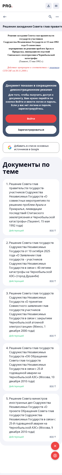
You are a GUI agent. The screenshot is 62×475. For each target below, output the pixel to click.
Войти (31, 118)
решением (54, 67)
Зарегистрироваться (31, 129)
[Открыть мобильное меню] (56, 6)
